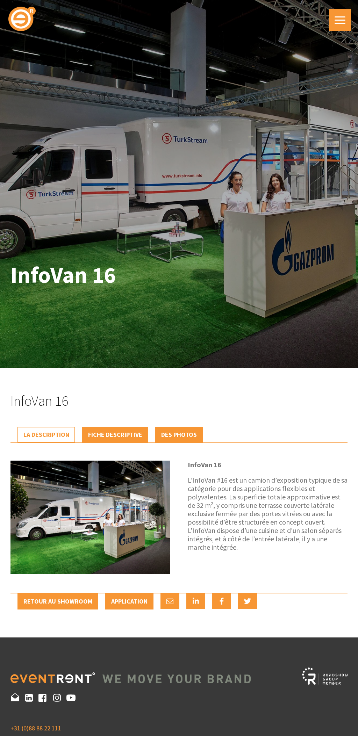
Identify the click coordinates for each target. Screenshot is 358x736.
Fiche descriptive (115, 435)
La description (46, 435)
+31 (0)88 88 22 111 (35, 728)
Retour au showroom (57, 601)
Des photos (179, 435)
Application (129, 601)
